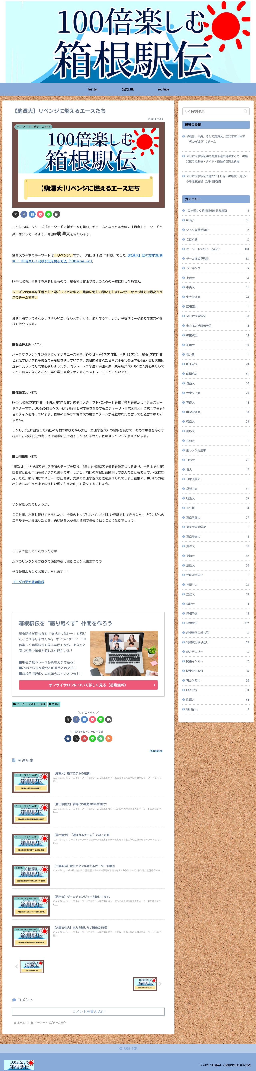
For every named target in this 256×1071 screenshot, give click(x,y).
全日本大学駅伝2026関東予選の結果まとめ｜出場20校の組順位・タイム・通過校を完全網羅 (217, 159)
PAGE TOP (129, 1048)
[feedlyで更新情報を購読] (100, 738)
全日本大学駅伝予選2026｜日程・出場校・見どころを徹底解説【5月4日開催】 (217, 179)
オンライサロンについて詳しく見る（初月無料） (88, 685)
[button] (56, 214)
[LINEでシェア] (48, 214)
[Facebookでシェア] (23, 214)
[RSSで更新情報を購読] (108, 738)
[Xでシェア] (15, 214)
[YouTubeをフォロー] (84, 738)
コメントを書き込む (88, 1012)
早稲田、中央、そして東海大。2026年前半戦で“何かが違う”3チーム (215, 139)
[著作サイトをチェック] (67, 738)
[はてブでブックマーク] (32, 214)
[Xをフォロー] (76, 738)
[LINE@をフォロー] (92, 738)
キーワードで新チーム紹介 (31, 704)
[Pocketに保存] (40, 214)
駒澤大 (55, 704)
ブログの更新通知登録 (28, 582)
